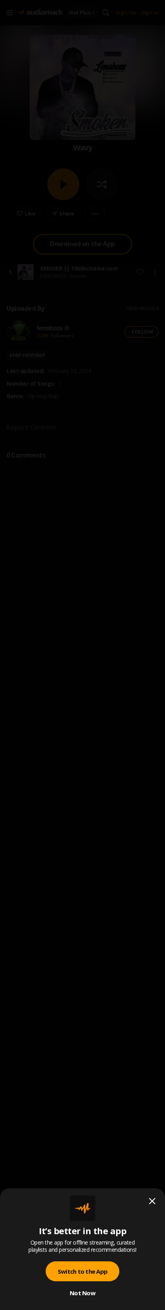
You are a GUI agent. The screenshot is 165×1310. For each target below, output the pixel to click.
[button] (82, 655)
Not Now (82, 1293)
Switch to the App (82, 1271)
